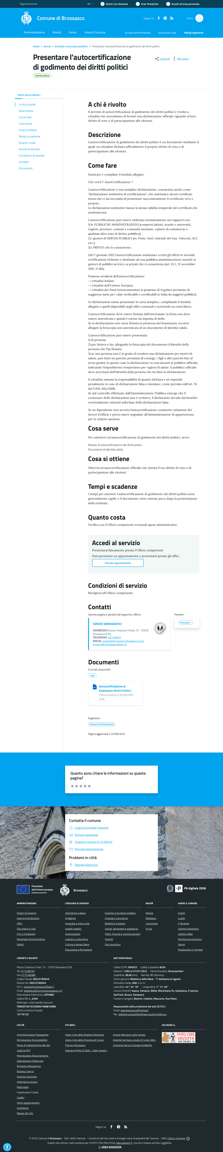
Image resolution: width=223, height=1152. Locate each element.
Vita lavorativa (112, 944)
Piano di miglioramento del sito (33, 1045)
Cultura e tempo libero (77, 944)
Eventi (181, 913)
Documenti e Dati (26, 929)
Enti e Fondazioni (26, 934)
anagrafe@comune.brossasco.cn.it (123, 641)
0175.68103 (114, 637)
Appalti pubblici (73, 929)
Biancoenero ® (124, 1143)
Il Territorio (183, 923)
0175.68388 (28, 975)
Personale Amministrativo (31, 939)
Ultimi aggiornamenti (28, 1103)
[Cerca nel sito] (199, 18)
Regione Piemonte (28, 4)
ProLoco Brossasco (75, 1045)
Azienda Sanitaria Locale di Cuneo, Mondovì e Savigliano (143, 1040)
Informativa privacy (27, 1082)
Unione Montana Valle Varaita (129, 1035)
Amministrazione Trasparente (32, 1035)
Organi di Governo (26, 913)
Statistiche (23, 1108)
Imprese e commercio (116, 918)
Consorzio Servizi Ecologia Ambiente (132, 1045)
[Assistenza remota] (188, 1138)
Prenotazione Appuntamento (32, 1056)
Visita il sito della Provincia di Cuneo (84, 1040)
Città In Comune (176, 1138)
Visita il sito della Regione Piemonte (84, 1035)
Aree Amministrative (28, 918)
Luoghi (181, 918)
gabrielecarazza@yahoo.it (135, 1010)
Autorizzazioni (72, 934)
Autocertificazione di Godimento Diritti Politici (115, 688)
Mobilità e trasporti (115, 923)
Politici (20, 944)
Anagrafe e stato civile (77, 923)
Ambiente (70, 918)
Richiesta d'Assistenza (29, 1066)
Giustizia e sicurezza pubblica (71, 46)
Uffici (19, 923)
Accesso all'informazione (138, 33)
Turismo (109, 939)
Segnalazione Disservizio (30, 1061)
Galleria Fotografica (188, 929)
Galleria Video (185, 934)
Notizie (149, 913)
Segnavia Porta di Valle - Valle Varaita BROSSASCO (93, 1050)
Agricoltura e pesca (75, 913)
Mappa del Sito (25, 1113)
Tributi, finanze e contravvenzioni (122, 934)
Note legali (23, 1087)
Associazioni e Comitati (190, 950)
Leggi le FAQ (23, 1050)
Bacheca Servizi (25, 1071)
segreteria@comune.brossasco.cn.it (43, 991)
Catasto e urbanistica (76, 939)
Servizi (47, 46)
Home (36, 46)
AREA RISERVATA (111, 1147)
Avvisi (149, 929)
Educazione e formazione (78, 950)
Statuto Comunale (27, 1077)
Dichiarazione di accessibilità (32, 1040)
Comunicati (152, 923)
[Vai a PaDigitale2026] (186, 888)
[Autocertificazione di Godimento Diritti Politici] (94, 686)
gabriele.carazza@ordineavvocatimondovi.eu (143, 1014)
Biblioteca (151, 918)
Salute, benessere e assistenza (121, 929)
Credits (20, 1097)
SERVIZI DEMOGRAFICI (107, 624)
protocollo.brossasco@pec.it (110, 644)
